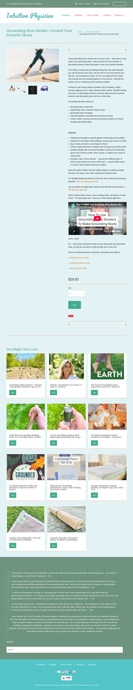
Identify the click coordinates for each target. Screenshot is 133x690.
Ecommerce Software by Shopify (87, 685)
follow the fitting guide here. (87, 181)
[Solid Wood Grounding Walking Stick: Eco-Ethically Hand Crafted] (26, 429)
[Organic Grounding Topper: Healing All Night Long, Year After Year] (107, 468)
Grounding (66, 15)
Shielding (78, 15)
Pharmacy (107, 15)
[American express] (70, 672)
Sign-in (96, 4)
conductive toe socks (78, 268)
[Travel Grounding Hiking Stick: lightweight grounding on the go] (66, 423)
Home (80, 32)
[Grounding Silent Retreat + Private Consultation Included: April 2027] (25, 367)
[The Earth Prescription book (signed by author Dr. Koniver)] (107, 378)
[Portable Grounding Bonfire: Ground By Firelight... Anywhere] (107, 422)
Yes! (74, 304)
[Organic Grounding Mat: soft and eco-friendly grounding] (25, 531)
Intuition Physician (29, 15)
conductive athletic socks (79, 263)
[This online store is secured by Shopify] (66, 678)
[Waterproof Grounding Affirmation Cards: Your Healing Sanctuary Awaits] (66, 476)
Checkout (105, 4)
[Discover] (74, 672)
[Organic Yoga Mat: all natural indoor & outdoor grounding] (66, 520)
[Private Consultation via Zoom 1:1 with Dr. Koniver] (66, 378)
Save (71, 316)
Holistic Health (92, 15)
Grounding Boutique (92, 32)
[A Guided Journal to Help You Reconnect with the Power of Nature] (26, 479)
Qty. (70, 288)
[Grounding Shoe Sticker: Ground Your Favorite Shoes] (10, 88)
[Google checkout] (58, 672)
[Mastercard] (66, 672)
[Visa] (62, 672)
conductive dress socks (79, 258)
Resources (119, 15)
